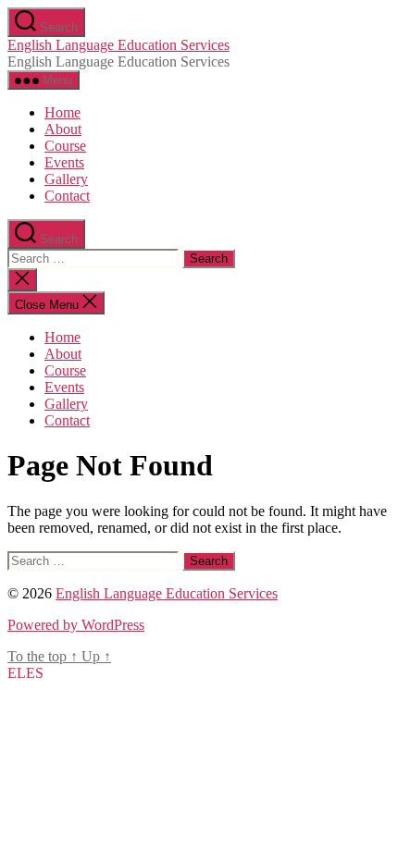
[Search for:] (94, 257)
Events (64, 162)
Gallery (66, 179)
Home (62, 112)
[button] (25, 673)
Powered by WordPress (75, 625)
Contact (67, 195)
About (62, 129)
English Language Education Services (118, 45)
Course (65, 146)
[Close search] (22, 279)
